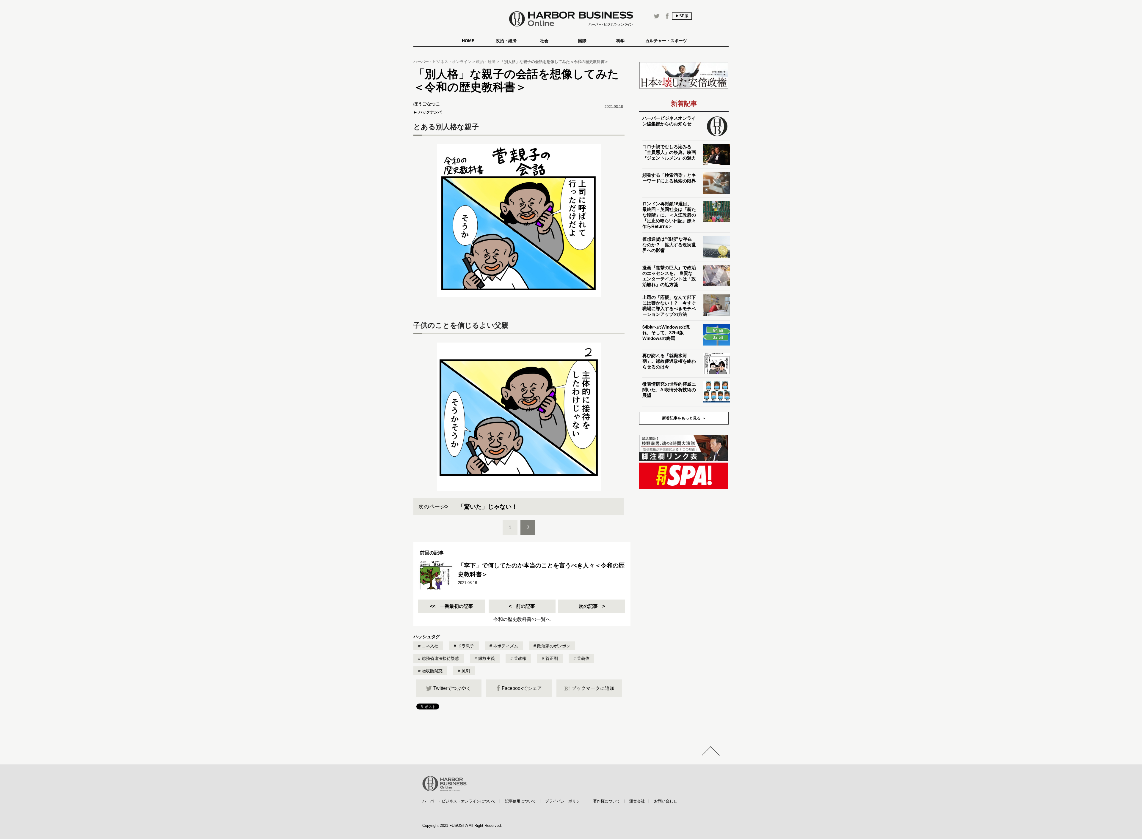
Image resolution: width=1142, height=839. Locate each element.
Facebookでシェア (522, 688)
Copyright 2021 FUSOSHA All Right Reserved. (462, 825)
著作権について (606, 801)
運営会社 (637, 801)
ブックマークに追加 (589, 688)
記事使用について (520, 801)
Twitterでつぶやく (452, 688)
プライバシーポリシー (564, 801)
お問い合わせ (665, 801)
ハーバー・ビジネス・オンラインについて (459, 801)
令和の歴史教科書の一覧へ (521, 619)
